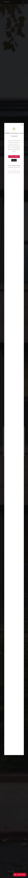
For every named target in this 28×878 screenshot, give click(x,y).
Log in (14, 160)
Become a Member (14, 156)
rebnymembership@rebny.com (14, 170)
